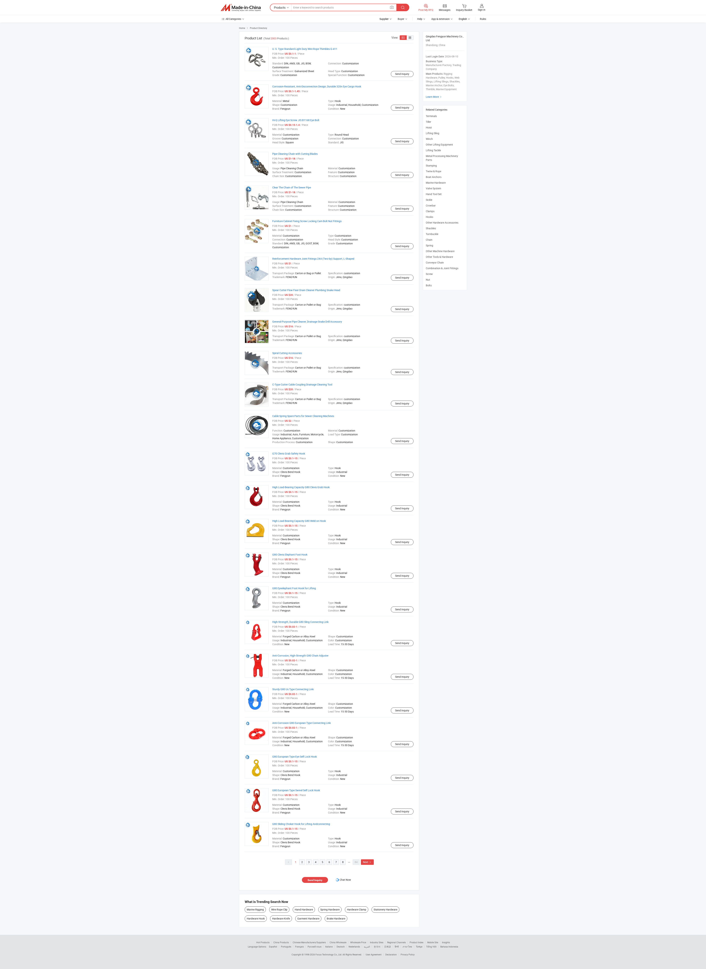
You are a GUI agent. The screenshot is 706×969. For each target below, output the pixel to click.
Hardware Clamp (356, 909)
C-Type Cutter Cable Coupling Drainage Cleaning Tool (302, 384)
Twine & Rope (433, 171)
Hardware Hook (256, 918)
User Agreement (373, 954)
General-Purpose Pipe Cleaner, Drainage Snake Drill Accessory (307, 321)
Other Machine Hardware (440, 251)
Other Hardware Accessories (442, 222)
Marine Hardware (436, 182)
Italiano (329, 946)
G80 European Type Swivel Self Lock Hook (296, 790)
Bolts (429, 285)
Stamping (431, 165)
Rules (483, 19)
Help (419, 19)
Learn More (434, 96)
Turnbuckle (432, 234)
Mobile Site (432, 942)
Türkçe (419, 946)
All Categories (233, 19)
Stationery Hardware (385, 909)
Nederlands (354, 946)
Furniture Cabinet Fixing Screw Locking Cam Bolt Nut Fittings (307, 221)
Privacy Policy (408, 954)
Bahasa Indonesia (449, 946)
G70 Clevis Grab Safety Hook (288, 453)
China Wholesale (338, 942)
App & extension (440, 19)
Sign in (481, 9)
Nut (428, 279)
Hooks (429, 217)
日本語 (387, 946)
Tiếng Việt (431, 946)
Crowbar (431, 205)
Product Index (416, 942)
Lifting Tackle (433, 150)
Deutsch (341, 946)
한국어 (377, 946)
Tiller (428, 121)
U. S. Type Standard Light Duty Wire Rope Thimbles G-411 (304, 49)
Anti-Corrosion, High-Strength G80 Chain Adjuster (300, 655)
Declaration (391, 954)
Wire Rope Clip (279, 909)
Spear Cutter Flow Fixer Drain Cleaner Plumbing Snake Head (306, 290)
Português (286, 946)
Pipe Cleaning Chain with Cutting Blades (295, 153)
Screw (429, 274)
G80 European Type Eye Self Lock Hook (294, 756)
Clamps (430, 211)
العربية (367, 946)
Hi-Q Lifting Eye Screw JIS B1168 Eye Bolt (295, 120)
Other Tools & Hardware (439, 257)
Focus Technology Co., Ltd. (329, 954)
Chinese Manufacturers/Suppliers (309, 942)
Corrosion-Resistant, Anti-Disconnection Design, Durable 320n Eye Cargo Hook (316, 86)
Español (273, 946)
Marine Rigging (255, 909)
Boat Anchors (433, 177)
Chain (429, 239)
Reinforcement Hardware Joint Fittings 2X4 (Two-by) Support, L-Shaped (313, 258)
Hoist (429, 127)
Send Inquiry (402, 74)
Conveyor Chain (435, 262)
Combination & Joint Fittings (442, 268)
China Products (281, 942)
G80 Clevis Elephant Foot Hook (289, 554)
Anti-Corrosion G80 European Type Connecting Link (301, 723)
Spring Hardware (330, 909)
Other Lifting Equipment (439, 144)
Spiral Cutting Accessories (287, 353)
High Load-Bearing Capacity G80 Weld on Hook (299, 521)
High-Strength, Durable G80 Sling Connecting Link (300, 622)
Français (299, 946)
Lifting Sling (432, 133)
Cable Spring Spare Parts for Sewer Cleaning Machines (303, 416)
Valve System (433, 188)
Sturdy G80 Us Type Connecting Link (293, 689)
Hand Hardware (304, 909)
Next (367, 862)
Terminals (431, 116)
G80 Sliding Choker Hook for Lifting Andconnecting (301, 824)
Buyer (401, 19)
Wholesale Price (358, 942)
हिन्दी (397, 946)
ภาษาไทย (407, 946)
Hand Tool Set (434, 194)
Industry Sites (376, 942)
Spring (429, 245)
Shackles (431, 228)
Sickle (429, 199)
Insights (446, 942)
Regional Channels (396, 942)
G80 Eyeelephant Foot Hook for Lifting (294, 588)
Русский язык (314, 946)
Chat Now (345, 879)
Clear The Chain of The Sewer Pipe (291, 187)
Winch (429, 139)
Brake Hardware (336, 918)
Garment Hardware (308, 918)
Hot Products (263, 942)
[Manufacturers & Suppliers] (241, 7)
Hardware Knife (281, 918)
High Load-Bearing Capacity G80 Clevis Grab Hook (301, 487)
